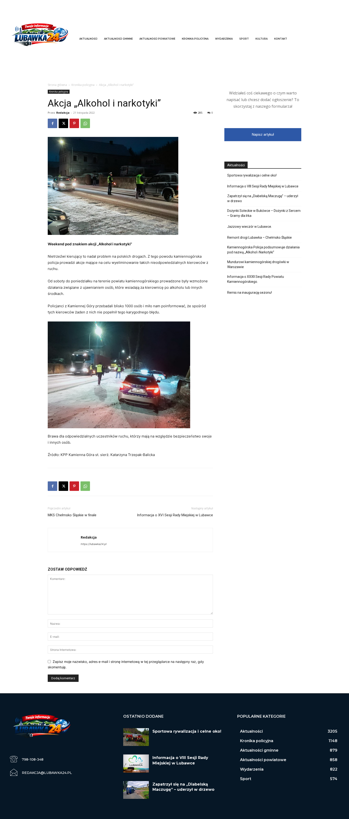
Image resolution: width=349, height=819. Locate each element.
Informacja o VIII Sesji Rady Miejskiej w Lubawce (262, 186)
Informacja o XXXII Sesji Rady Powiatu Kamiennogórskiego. (255, 279)
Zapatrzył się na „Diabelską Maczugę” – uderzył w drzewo (262, 198)
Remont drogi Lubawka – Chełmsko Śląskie (259, 237)
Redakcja (63, 112)
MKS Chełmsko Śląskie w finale (72, 515)
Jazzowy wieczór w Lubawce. (249, 226)
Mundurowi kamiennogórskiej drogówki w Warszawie (258, 264)
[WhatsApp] (85, 123)
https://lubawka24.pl (94, 544)
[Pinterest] (74, 123)
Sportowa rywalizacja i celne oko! (252, 175)
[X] (63, 123)
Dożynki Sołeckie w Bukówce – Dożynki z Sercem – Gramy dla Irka (264, 213)
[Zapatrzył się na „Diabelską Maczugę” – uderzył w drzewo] (136, 790)
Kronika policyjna (82, 85)
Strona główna (57, 85)
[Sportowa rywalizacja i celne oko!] (136, 737)
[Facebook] (52, 123)
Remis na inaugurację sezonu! (249, 292)
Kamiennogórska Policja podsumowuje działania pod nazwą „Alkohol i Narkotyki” (263, 249)
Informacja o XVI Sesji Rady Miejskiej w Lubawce (175, 515)
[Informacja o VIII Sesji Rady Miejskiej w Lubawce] (136, 763)
